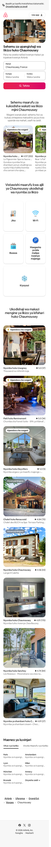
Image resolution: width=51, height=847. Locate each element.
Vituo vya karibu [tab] (11, 746)
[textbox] (14, 77)
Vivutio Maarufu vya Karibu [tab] (35, 746)
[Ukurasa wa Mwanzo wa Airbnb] (5, 14)
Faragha (19, 833)
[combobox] (24, 67)
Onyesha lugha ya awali (16, 6)
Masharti (30, 833)
